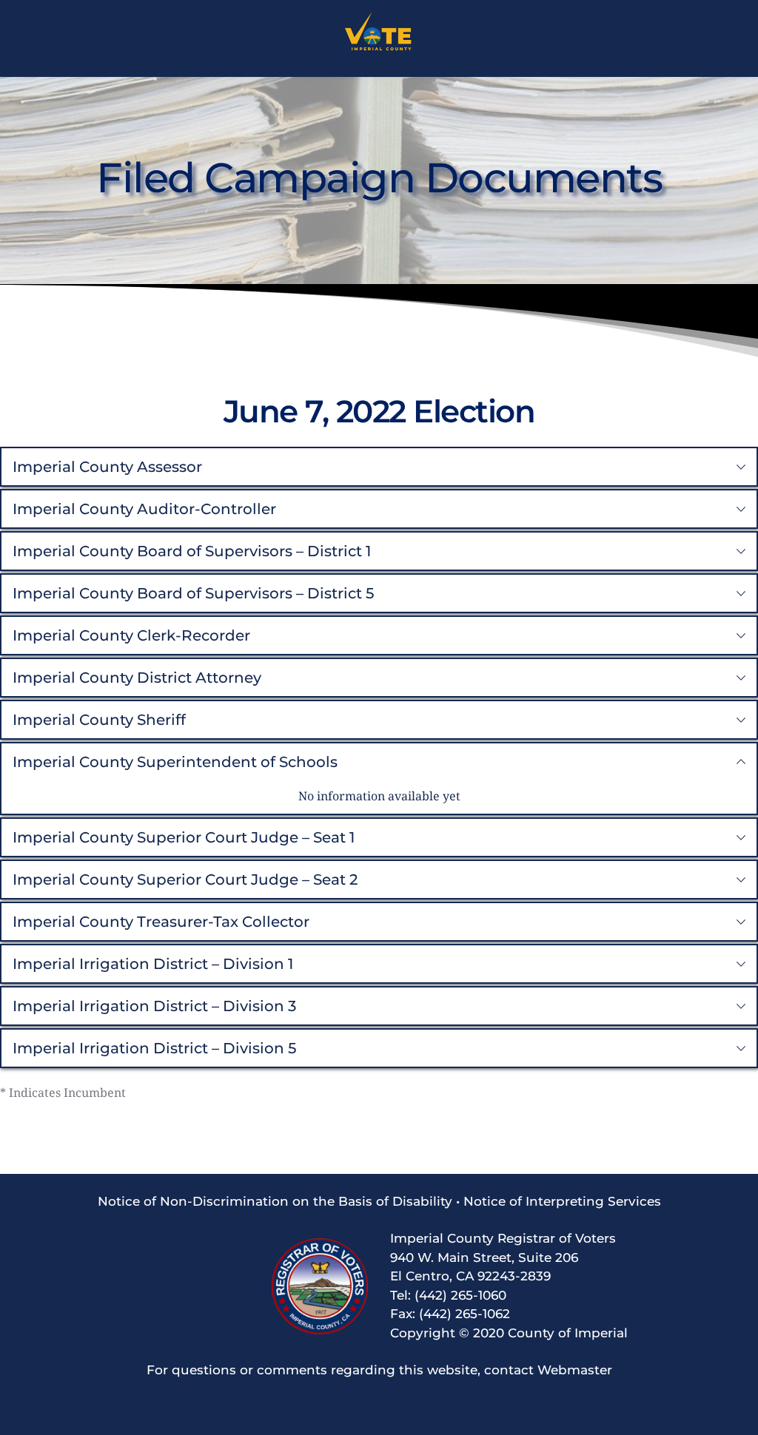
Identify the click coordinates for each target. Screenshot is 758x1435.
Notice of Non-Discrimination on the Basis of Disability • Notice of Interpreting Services (379, 1201)
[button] (379, 466)
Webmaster (574, 1370)
